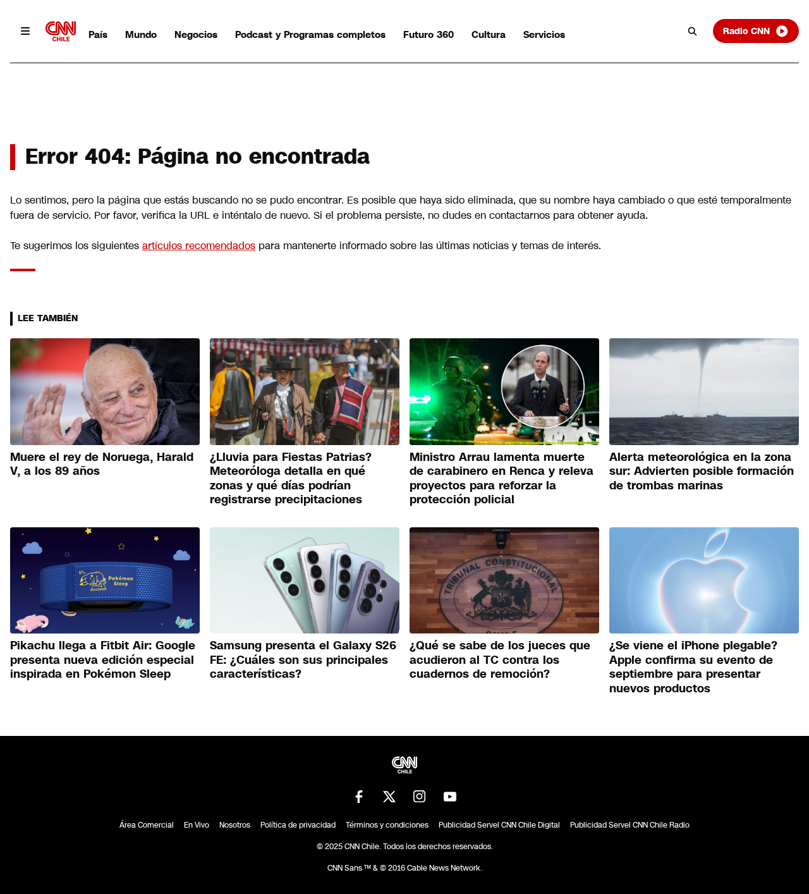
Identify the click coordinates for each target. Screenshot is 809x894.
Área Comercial (146, 825)
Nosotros (234, 825)
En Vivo (196, 825)
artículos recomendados (198, 245)
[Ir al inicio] (61, 31)
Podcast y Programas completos (310, 34)
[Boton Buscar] (693, 31)
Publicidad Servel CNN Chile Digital (499, 825)
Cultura (488, 34)
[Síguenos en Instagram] (420, 797)
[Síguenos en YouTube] (450, 797)
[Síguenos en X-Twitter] (389, 797)
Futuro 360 (428, 34)
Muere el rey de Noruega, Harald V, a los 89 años (101, 464)
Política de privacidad (298, 825)
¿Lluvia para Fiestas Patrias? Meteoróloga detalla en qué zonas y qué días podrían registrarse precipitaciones (291, 478)
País (97, 34)
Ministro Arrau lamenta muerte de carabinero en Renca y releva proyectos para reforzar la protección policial (501, 478)
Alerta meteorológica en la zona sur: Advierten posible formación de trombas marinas (701, 471)
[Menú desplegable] (25, 31)
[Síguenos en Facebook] (359, 797)
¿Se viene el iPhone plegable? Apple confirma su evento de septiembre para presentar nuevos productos (693, 667)
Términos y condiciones (387, 825)
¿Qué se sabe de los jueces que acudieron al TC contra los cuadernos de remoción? (500, 659)
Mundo (141, 34)
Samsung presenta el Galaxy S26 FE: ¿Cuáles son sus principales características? (303, 659)
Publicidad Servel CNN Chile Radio (630, 825)
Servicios (544, 34)
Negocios (195, 34)
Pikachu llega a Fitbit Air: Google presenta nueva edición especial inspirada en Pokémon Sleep (102, 659)
